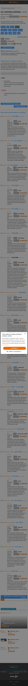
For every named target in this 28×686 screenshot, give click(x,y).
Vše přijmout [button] (14, 348)
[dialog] (14, 343)
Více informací (5, 345)
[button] (14, 351)
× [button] (24, 333)
